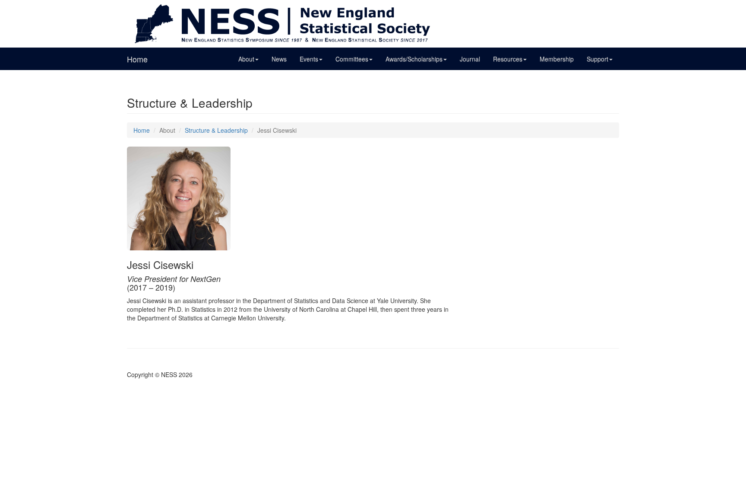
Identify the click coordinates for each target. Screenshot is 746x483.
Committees (351, 58)
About (246, 58)
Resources (507, 58)
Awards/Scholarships (414, 58)
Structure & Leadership (216, 130)
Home (137, 58)
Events (309, 58)
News (279, 58)
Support (597, 58)
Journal (470, 58)
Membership (557, 58)
